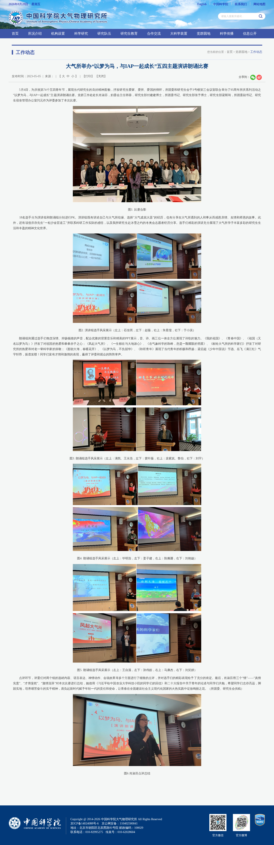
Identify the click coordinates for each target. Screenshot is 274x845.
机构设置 (58, 33)
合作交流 (154, 33)
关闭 (101, 76)
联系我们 (241, 4)
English (202, 4)
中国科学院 (220, 4)
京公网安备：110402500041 (120, 823)
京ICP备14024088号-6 (84, 823)
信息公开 (250, 33)
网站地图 (259, 4)
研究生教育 (129, 33)
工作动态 (256, 51)
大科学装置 (178, 33)
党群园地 (203, 33)
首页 (15, 33)
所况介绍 (35, 33)
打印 (88, 76)
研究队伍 (104, 33)
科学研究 (81, 33)
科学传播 (227, 33)
